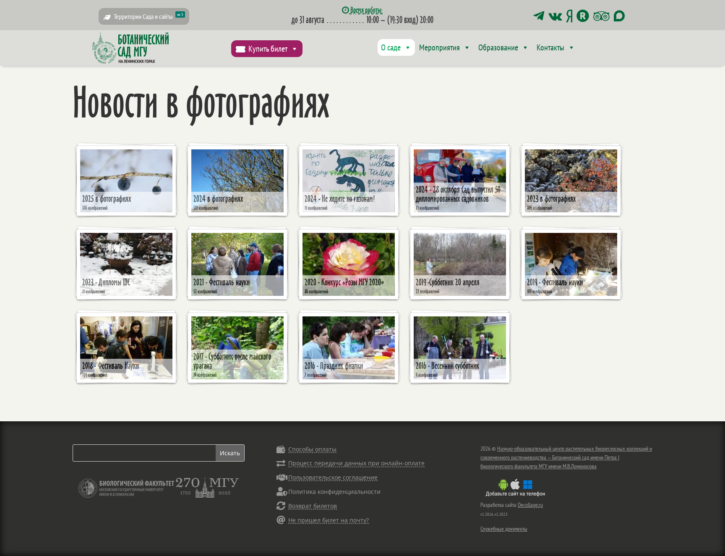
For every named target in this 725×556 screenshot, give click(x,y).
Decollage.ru (530, 505)
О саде (391, 47)
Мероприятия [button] (439, 47)
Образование (498, 47)
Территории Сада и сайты (148, 16)
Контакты (550, 47)
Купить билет (267, 48)
